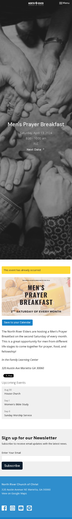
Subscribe (12, 465)
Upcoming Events (14, 383)
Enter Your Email (11, 452)
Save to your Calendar (17, 322)
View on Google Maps (14, 493)
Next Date (34, 150)
